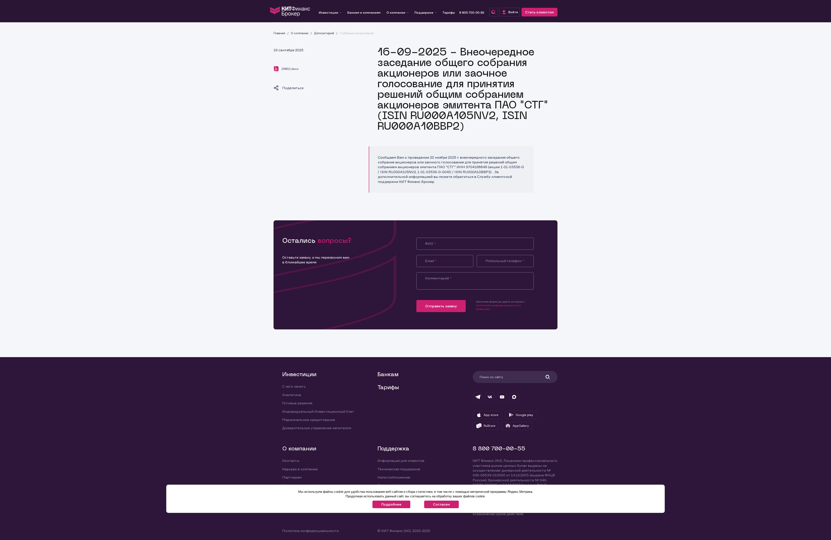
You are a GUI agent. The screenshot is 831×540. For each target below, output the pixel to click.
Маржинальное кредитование (308, 419)
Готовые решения (297, 403)
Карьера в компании (300, 469)
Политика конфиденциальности (310, 531)
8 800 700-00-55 (471, 12)
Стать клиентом (539, 12)
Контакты (290, 460)
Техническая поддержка (398, 469)
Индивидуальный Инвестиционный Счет (318, 411)
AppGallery (521, 425)
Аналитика (291, 395)
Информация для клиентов (400, 460)
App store (491, 415)
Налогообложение (393, 477)
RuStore (489, 425)
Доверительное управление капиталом (316, 428)
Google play (524, 415)
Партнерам (292, 477)
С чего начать (294, 386)
